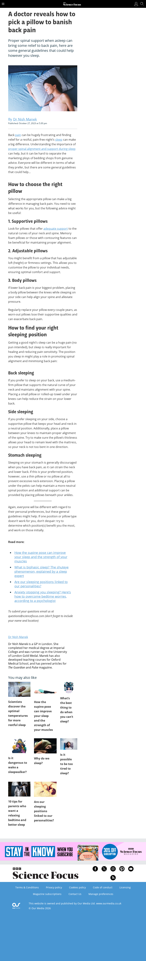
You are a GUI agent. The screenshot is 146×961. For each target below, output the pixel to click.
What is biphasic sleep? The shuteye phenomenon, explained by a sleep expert (41, 571)
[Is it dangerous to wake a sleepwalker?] (19, 745)
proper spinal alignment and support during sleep (41, 149)
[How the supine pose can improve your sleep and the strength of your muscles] (45, 689)
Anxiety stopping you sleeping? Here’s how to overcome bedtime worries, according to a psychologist (42, 596)
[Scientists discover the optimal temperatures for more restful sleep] (19, 689)
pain (18, 135)
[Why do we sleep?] (45, 745)
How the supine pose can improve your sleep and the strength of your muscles (40, 556)
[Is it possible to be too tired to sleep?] (68, 744)
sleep (58, 140)
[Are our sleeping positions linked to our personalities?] (45, 789)
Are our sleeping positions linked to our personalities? (41, 584)
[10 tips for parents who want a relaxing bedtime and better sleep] (19, 789)
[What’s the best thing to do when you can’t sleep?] (68, 687)
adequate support (55, 229)
